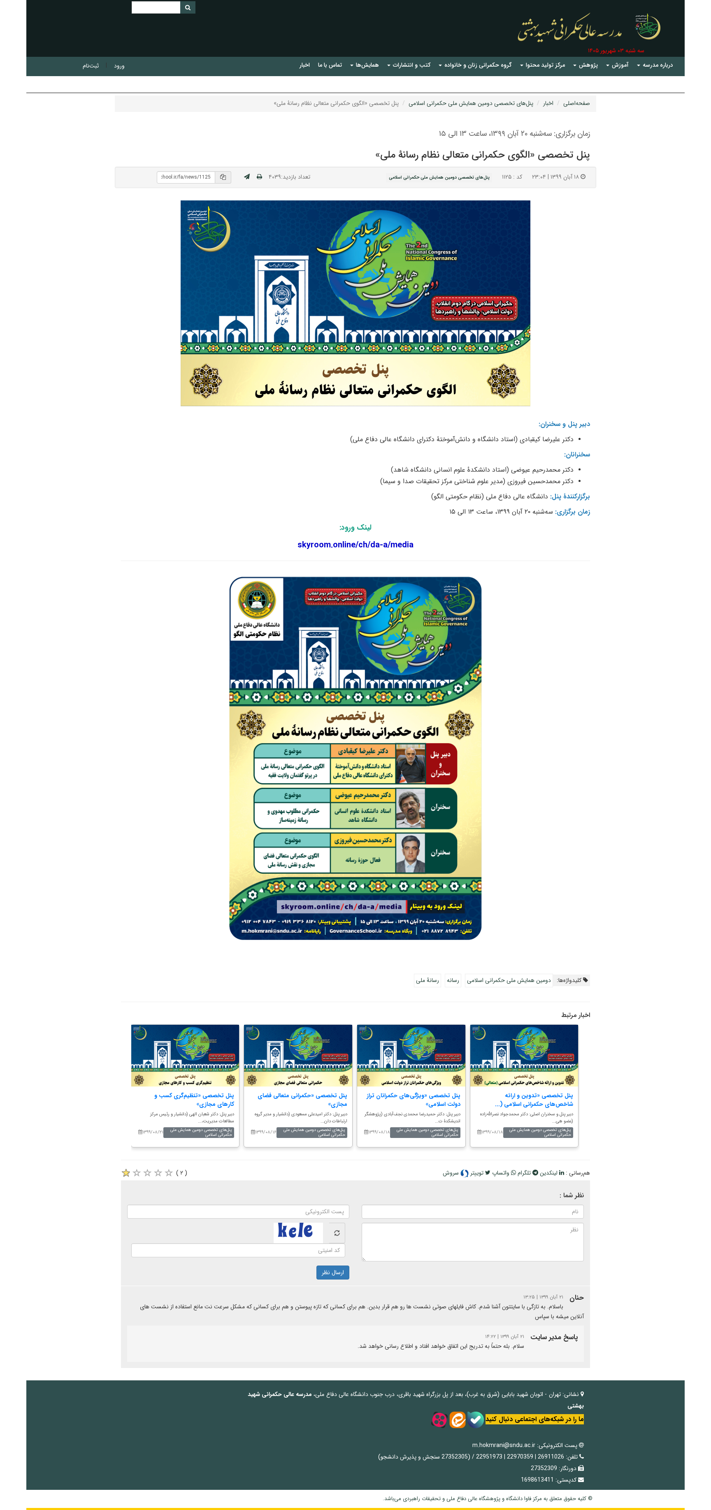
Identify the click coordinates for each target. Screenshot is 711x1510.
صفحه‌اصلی (576, 103)
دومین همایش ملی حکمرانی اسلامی (509, 980)
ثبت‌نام (91, 65)
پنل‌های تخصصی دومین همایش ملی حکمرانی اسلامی (471, 103)
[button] (655, 65)
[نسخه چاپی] (259, 176)
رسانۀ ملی (427, 980)
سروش (451, 1172)
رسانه (453, 980)
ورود (119, 65)
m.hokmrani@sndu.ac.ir (503, 1445)
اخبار (548, 103)
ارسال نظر (333, 1272)
